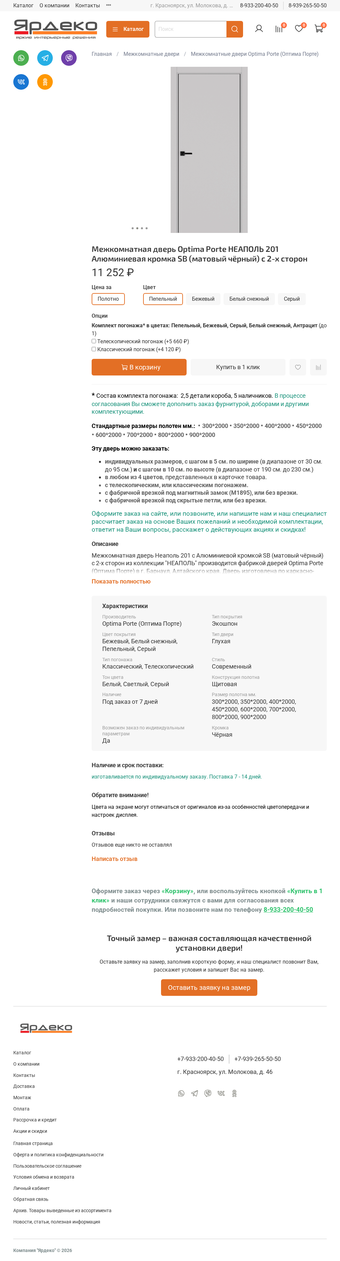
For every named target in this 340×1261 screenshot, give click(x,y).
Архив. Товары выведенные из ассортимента (62, 1210)
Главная (102, 54)
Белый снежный (249, 299)
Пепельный (163, 299)
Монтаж (22, 1098)
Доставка (24, 1086)
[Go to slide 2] (137, 228)
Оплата (21, 1109)
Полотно (108, 299)
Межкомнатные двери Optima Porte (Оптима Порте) (255, 54)
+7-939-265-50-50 (257, 1059)
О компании (54, 5)
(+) (143, 341)
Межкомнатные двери (151, 54)
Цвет (149, 287)
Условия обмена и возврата (43, 1177)
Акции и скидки (30, 1131)
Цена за (102, 287)
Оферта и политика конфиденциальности (58, 1155)
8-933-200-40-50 (259, 5)
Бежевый (203, 299)
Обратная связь (30, 1199)
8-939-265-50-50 (308, 5)
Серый (292, 299)
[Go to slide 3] (142, 228)
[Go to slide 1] (132, 228)
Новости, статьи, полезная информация (56, 1222)
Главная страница (33, 1143)
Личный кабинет (31, 1188)
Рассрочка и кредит (35, 1120)
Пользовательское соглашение (47, 1166)
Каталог (23, 5)
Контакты (87, 5)
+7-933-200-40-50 (200, 1059)
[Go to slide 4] (146, 228)
